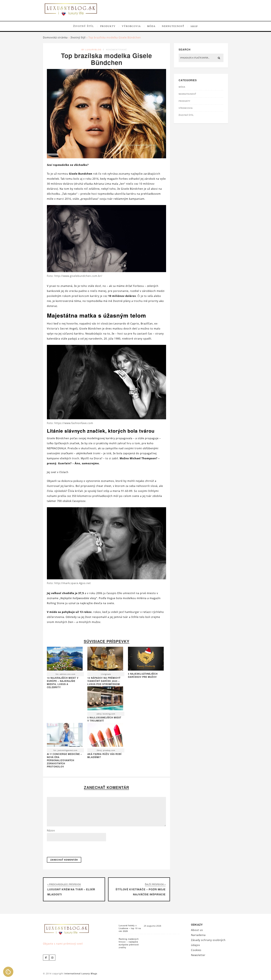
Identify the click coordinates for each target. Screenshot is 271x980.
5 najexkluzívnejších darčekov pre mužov (143, 675)
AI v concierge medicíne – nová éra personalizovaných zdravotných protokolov (64, 760)
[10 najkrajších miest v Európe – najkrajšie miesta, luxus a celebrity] (65, 659)
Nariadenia (198, 935)
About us (197, 930)
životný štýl (83, 26)
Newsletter (198, 955)
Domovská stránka (55, 37)
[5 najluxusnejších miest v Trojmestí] (105, 699)
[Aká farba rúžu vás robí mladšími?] (105, 735)
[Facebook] (46, 958)
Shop (194, 26)
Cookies (196, 950)
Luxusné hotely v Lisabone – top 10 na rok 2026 (130, 928)
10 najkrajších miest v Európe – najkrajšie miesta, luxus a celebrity (62, 682)
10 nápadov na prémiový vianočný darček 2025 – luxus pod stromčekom (103, 681)
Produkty (108, 26)
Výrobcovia (131, 26)
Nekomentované (116, 49)
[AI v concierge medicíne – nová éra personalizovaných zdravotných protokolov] (65, 735)
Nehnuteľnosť (173, 26)
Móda (151, 26)
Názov (51, 830)
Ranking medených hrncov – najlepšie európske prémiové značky (129, 943)
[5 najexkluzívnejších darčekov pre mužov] (146, 669)
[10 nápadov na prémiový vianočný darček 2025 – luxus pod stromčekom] (105, 659)
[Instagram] (52, 958)
